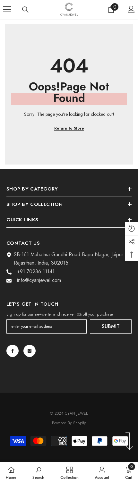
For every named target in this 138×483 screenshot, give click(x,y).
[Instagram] (29, 351)
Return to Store (69, 128)
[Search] (25, 9)
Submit (111, 326)
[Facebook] (12, 351)
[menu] (7, 9)
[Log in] (131, 9)
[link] (38, 472)
